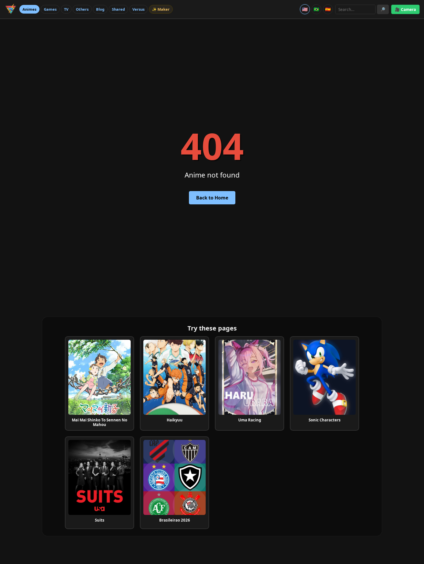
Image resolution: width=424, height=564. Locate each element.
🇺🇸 (305, 9)
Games (50, 9)
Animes (29, 9)
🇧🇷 (316, 9)
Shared (118, 9)
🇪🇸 (328, 9)
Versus (138, 9)
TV (66, 9)
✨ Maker (161, 9)
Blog (100, 9)
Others (82, 9)
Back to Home (212, 198)
